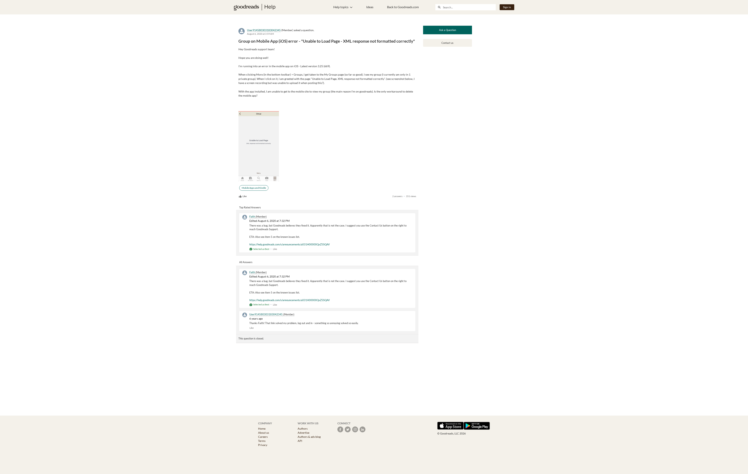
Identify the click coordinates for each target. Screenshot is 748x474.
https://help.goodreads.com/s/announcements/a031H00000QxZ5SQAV (289, 244)
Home (262, 428)
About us (263, 432)
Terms (262, 440)
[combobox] (469, 7)
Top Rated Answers (250, 207)
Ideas (369, 7)
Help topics (340, 7)
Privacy (262, 445)
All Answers (245, 262)
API (300, 440)
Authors (303, 428)
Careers (263, 436)
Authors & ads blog (309, 436)
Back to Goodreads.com (403, 7)
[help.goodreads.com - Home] (254, 7)
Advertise (303, 432)
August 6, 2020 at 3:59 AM (260, 33)
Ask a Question (447, 30)
